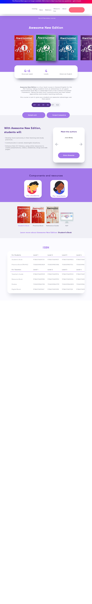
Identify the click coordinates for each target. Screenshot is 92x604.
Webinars (48, 10)
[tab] (33, 189)
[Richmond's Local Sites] (82, 5)
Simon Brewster (68, 155)
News (41, 10)
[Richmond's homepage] (15, 8)
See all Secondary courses (47, 18)
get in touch (77, 1)
